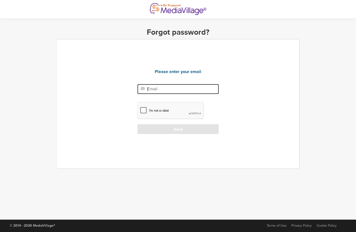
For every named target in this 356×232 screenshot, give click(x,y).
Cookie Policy (327, 226)
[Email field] (178, 89)
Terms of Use (276, 226)
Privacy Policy (301, 226)
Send (178, 129)
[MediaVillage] (178, 9)
